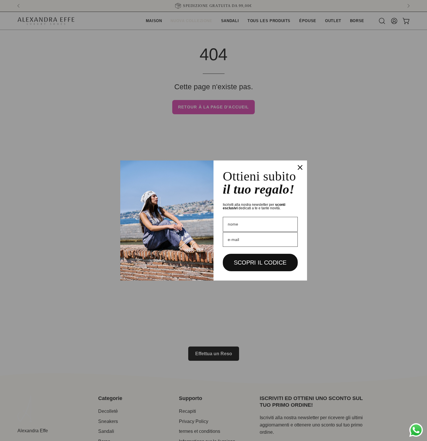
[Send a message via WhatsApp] (416, 430)
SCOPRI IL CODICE (260, 262)
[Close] (300, 167)
